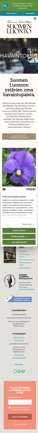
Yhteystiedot (19, 340)
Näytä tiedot (26, 224)
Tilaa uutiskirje (24, 267)
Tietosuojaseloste (19, 358)
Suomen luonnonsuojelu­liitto (26, 288)
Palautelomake (19, 337)
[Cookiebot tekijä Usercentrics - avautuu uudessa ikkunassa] (27, 189)
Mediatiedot (19, 355)
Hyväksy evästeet (19, 230)
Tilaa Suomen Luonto (24, 255)
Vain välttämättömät (19, 242)
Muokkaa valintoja (17, 236)
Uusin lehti (23, 251)
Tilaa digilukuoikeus (26, 259)
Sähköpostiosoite (14, 397)
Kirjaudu (19, 364)
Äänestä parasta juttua (25, 263)
